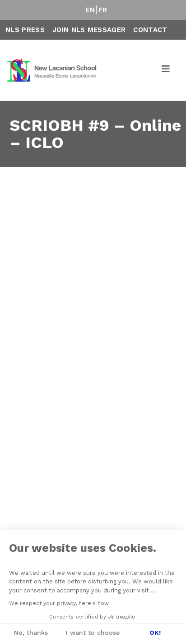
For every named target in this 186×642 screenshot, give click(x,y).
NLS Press (25, 30)
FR (102, 10)
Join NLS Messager (89, 30)
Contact (150, 30)
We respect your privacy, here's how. (59, 603)
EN (90, 10)
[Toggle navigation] (166, 70)
